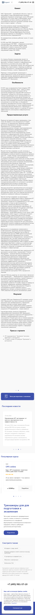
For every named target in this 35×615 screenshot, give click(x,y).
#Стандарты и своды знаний (11, 548)
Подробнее (25, 488)
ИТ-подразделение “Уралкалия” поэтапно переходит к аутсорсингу (17, 336)
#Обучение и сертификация (11, 559)
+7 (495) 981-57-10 (24, 2)
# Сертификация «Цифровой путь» (13, 556)
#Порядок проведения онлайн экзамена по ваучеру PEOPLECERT (17, 552)
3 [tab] (19, 450)
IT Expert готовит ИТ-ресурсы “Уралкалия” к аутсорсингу (18, 340)
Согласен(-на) (17, 608)
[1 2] (17, 368)
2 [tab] (19, 391)
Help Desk (12, 168)
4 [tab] (21, 450)
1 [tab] (17, 391)
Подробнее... (14, 603)
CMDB (3, 217)
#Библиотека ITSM (9, 563)
